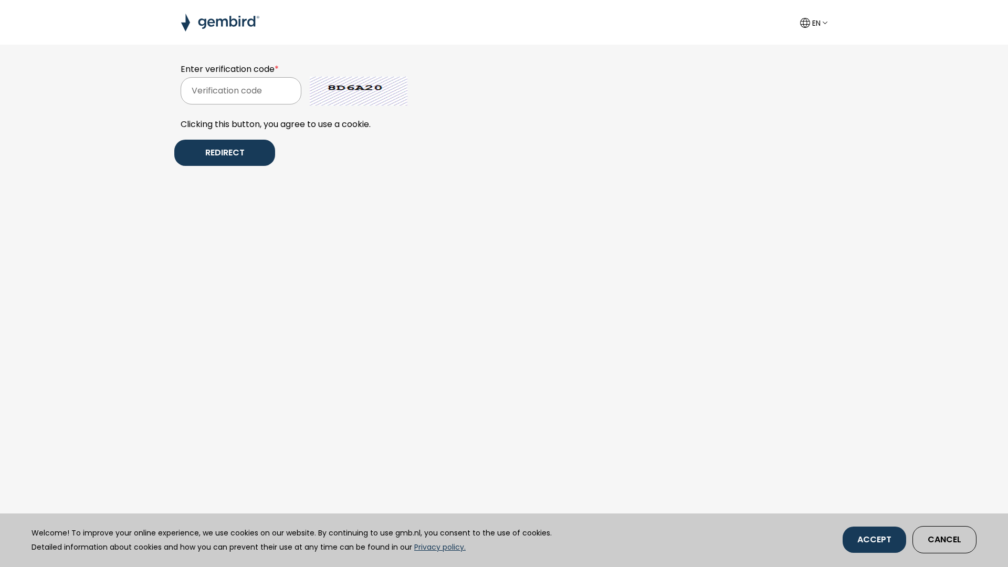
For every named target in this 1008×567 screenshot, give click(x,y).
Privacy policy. (440, 547)
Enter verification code (230, 69)
